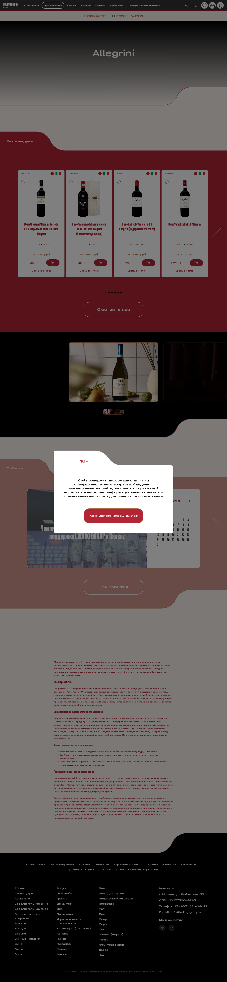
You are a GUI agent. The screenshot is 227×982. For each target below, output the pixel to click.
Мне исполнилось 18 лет (113, 516)
